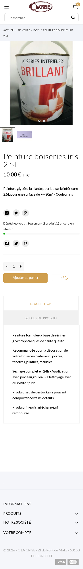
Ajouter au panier (26, 277)
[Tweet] (16, 213)
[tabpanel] (41, 83)
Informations (17, 504)
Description (41, 304)
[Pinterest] (25, 213)
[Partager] (6, 213)
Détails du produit (41, 318)
